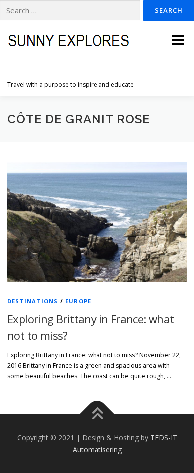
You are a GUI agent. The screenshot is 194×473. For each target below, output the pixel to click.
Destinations (32, 301)
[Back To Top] (97, 414)
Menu (177, 40)
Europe (78, 301)
